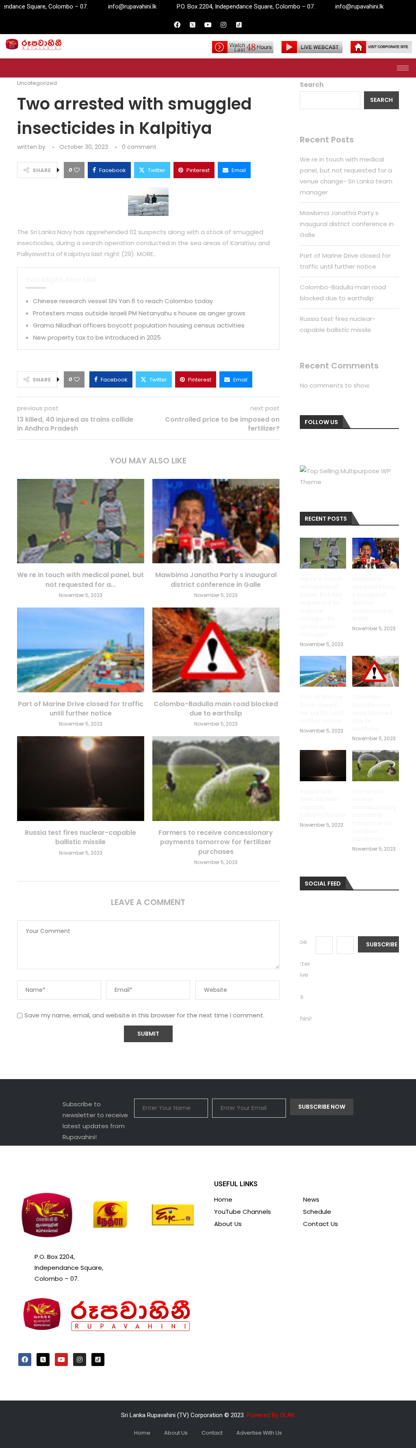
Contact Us (320, 1224)
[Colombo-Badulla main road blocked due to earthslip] (216, 650)
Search (311, 84)
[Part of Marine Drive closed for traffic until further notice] (80, 650)
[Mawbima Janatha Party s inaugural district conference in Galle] (216, 521)
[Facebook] (177, 24)
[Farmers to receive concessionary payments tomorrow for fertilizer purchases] (216, 778)
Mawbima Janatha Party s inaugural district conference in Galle (216, 579)
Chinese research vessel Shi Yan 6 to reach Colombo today (123, 301)
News (311, 1199)
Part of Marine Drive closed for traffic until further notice (80, 708)
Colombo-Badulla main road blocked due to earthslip (216, 708)
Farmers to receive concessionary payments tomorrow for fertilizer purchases (215, 842)
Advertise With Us (259, 1433)
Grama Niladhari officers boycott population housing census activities (139, 325)
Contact (212, 1433)
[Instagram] (223, 24)
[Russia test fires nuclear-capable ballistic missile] (80, 778)
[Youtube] (208, 24)
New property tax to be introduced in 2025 (97, 337)
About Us (228, 1224)
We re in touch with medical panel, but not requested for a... (80, 579)
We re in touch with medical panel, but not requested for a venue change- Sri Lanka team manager (321, 606)
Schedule (317, 1212)
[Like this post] (77, 170)
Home (223, 1199)
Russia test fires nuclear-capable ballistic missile (80, 837)
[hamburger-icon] (403, 67)
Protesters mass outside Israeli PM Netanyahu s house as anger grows (139, 313)
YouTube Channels (242, 1212)
